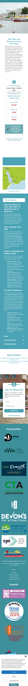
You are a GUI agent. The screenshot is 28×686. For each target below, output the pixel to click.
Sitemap (14, 572)
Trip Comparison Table (14, 579)
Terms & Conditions (14, 575)
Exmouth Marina (13, 96)
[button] (25, 656)
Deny (14, 676)
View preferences (14, 680)
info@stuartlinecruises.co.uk (19, 561)
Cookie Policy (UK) (14, 577)
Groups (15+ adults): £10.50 (14, 139)
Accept (14, 672)
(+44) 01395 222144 (7, 561)
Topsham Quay (14, 98)
